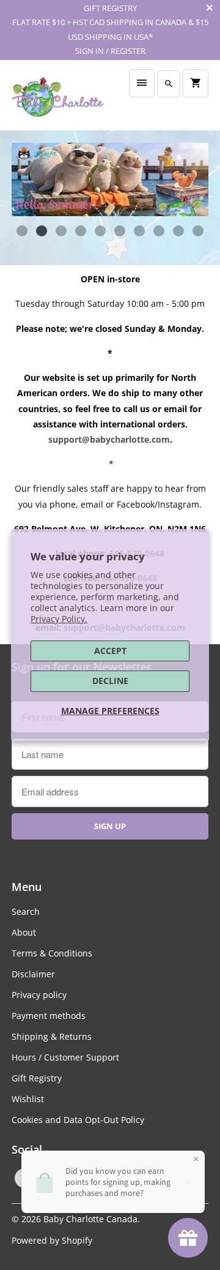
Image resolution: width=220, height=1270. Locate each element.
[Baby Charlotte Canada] (58, 99)
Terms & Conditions (52, 953)
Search (26, 911)
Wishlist (28, 1099)
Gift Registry (37, 1078)
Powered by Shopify (52, 1240)
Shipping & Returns (52, 1036)
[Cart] (195, 83)
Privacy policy (39, 995)
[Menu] (142, 83)
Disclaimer (33, 974)
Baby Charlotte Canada (90, 1219)
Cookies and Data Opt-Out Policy (78, 1119)
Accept (110, 650)
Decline (110, 680)
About (24, 932)
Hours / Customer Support (65, 1057)
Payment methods (49, 1015)
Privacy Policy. (59, 619)
